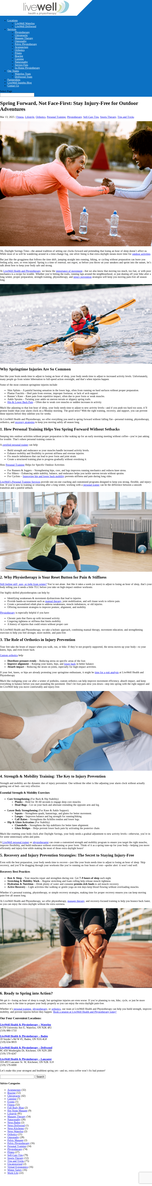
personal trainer (91, 484)
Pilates (18, 53)
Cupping (19, 59)
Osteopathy (21, 41)
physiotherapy (40, 1009)
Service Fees (21, 65)
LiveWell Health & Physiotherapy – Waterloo (25, 1024)
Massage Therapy (24, 38)
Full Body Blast (15, 1107)
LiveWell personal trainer (15, 842)
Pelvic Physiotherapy (26, 44)
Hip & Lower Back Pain (20, 402)
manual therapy (53, 601)
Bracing (19, 56)
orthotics (56, 1009)
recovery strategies (24, 422)
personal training (22, 1009)
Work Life (12, 1173)
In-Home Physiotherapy (27, 68)
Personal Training (56, 117)
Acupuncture (21, 47)
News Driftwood (16, 1125)
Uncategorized (14, 1164)
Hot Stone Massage (17, 1110)
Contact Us (13, 85)
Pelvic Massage (15, 1140)
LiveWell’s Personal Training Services (20, 482)
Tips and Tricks (126, 117)
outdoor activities (141, 254)
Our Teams (13, 70)
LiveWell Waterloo (25, 23)
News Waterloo (15, 1131)
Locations (12, 20)
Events (10, 1101)
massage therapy (75, 901)
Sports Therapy (108, 117)
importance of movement (69, 271)
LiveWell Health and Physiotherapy (21, 271)
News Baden (13, 1122)
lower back (70, 663)
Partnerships (13, 79)
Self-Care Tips (91, 117)
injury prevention (82, 277)
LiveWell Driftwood (25, 26)
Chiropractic (21, 35)
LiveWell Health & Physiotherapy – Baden (24, 1036)
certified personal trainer (15, 444)
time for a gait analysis (107, 672)
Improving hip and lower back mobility (43, 476)
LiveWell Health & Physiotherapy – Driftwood (26, 1047)
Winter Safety (14, 1170)
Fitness (20, 117)
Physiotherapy (22, 32)
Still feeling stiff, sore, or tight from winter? (23, 584)
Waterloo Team (23, 73)
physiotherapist (41, 842)
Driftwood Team (23, 76)
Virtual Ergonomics (17, 1167)
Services (11, 29)
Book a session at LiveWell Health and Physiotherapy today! (85, 1012)
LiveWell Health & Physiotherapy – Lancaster (26, 1059)
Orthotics (19, 50)
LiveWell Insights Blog (19, 82)
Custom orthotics (9, 655)
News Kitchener (15, 1128)
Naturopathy (21, 62)
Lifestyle (29, 117)
